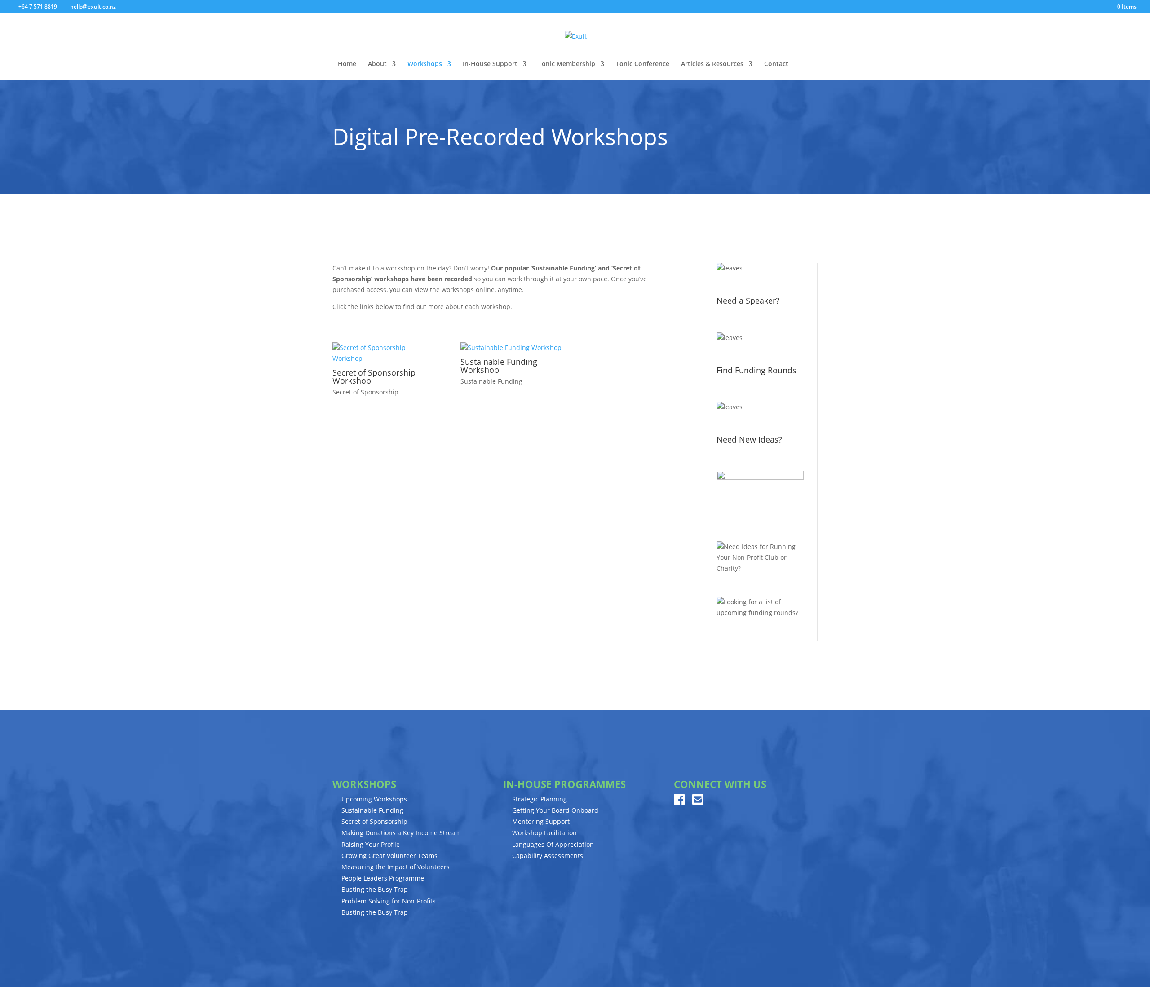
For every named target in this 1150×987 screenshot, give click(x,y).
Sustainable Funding (491, 381)
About (377, 64)
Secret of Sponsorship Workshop (374, 376)
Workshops (424, 64)
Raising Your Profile (370, 844)
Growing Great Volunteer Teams (389, 855)
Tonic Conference (642, 64)
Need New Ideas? (749, 439)
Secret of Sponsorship (365, 392)
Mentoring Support (541, 821)
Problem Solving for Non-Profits (388, 901)
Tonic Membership (566, 64)
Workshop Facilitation (544, 832)
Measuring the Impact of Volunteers (395, 867)
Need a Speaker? (748, 300)
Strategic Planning (539, 799)
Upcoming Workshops (374, 799)
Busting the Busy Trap (374, 889)
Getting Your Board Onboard (555, 810)
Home (347, 64)
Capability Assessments (547, 855)
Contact (776, 64)
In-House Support (490, 64)
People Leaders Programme (382, 878)
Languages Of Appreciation (553, 844)
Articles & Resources (712, 64)
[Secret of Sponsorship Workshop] (382, 353)
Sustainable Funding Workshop (498, 365)
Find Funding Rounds (756, 370)
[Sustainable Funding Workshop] (511, 347)
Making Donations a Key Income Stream (401, 832)
